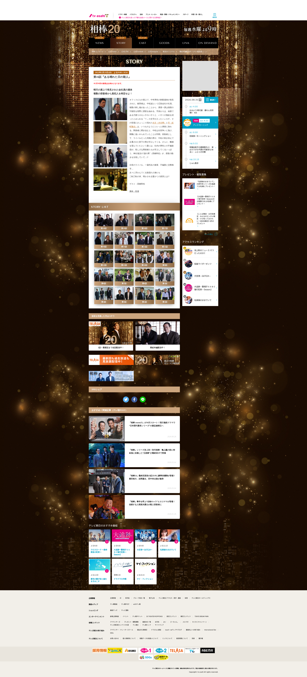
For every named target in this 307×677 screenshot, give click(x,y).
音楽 (141, 14)
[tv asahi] (99, 15)
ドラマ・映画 (122, 14)
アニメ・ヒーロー (151, 14)
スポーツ (185, 14)
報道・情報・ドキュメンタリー (170, 14)
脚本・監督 (134, 191)
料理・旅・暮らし (197, 14)
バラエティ (133, 14)
